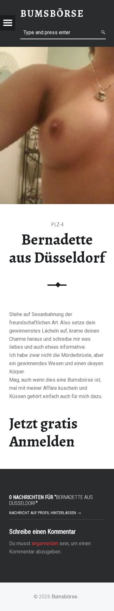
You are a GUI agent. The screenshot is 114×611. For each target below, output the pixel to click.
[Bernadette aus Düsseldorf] (57, 51)
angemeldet (45, 543)
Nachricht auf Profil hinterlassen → (45, 512)
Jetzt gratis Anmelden (43, 432)
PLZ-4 (57, 224)
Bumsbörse (64, 597)
